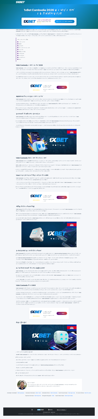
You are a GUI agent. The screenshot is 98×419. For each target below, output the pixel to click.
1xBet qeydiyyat (20, 392)
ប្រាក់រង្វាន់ (22, 41)
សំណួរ (20, 59)
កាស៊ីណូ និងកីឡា (22, 51)
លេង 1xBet (62, 87)
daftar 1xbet (38, 392)
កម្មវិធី (21, 49)
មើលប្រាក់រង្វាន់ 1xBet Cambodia (64, 21)
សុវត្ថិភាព (21, 55)
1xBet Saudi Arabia (69, 395)
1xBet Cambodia (53, 392)
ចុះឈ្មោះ (20, 43)
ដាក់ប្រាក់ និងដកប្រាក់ (24, 47)
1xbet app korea (71, 392)
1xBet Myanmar (37, 395)
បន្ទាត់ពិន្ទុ (22, 57)
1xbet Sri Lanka (87, 392)
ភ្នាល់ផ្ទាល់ (21, 53)
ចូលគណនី (21, 45)
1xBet (53, 395)
